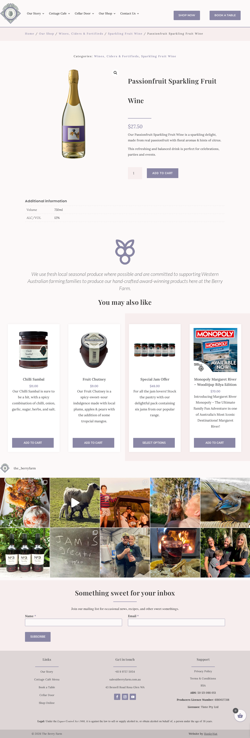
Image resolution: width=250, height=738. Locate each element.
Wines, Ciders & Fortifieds (81, 33)
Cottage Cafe (58, 13)
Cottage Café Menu (46, 679)
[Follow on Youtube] (133, 697)
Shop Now (187, 15)
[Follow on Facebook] (117, 697)
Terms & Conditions (203, 678)
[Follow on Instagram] (125, 697)
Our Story (34, 13)
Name (30, 616)
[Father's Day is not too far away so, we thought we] (125, 502)
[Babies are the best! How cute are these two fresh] (75, 502)
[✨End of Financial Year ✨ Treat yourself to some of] (125, 553)
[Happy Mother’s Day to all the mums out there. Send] (225, 553)
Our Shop (105, 13)
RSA (203, 685)
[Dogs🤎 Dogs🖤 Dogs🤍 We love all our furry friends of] (175, 502)
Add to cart (162, 173)
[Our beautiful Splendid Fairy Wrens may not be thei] (225, 502)
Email (133, 616)
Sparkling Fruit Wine (125, 33)
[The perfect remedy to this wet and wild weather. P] (175, 553)
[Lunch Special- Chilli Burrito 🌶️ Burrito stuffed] (25, 502)
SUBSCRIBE (37, 636)
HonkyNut (210, 733)
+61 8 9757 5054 (125, 671)
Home (29, 33)
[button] (115, 72)
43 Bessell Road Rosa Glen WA (125, 687)
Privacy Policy (203, 671)
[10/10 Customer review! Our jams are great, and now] (75, 553)
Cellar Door (83, 13)
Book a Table (225, 15)
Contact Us (128, 13)
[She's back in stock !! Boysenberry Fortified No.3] (25, 553)
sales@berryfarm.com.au (125, 679)
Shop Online (47, 703)
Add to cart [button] (33, 443)
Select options (154, 443)
